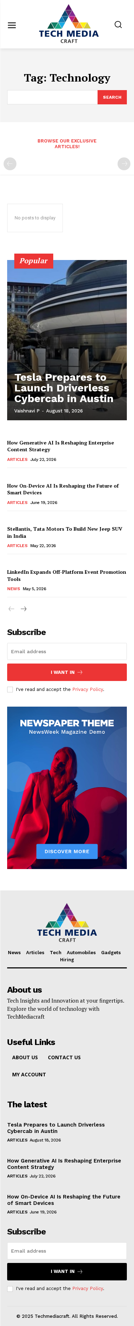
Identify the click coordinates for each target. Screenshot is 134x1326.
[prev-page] (10, 163)
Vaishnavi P (27, 411)
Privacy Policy (87, 689)
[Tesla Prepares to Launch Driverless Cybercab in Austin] (67, 340)
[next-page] (23, 609)
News (13, 588)
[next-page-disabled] (124, 163)
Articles (17, 459)
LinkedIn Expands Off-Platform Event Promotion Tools (66, 575)
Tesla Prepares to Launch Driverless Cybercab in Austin (64, 388)
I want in (63, 672)
